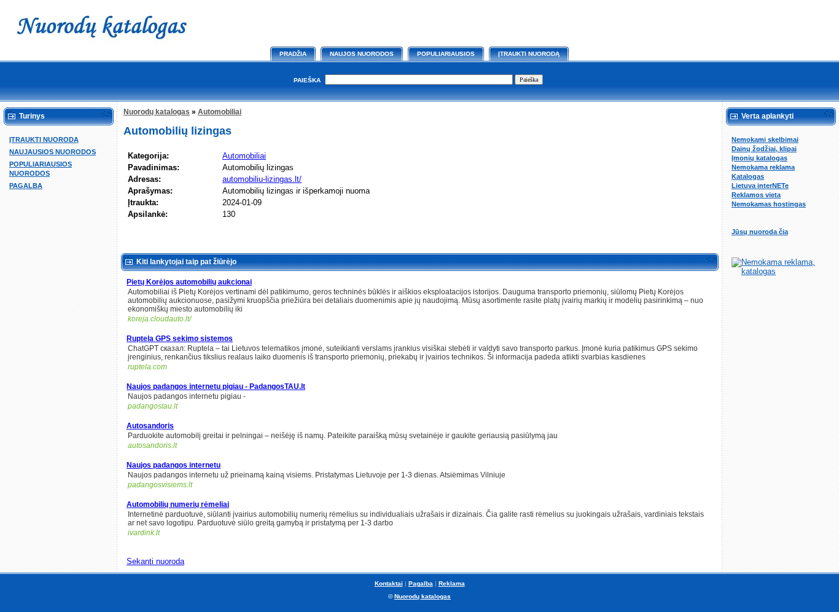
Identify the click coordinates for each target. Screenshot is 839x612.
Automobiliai (219, 112)
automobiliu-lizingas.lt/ (262, 179)
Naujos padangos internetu (173, 465)
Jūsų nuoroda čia (760, 231)
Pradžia (292, 53)
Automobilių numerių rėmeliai (178, 504)
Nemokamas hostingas (769, 204)
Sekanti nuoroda (155, 561)
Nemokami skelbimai (765, 139)
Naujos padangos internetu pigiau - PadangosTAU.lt (216, 386)
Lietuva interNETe (760, 185)
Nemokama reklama (763, 167)
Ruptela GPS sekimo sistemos (180, 338)
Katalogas (748, 176)
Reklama (452, 583)
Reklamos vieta (756, 194)
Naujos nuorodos (362, 53)
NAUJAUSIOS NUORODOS (52, 151)
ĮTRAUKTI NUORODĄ (44, 139)
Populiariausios (446, 53)
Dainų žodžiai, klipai (764, 148)
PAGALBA (25, 185)
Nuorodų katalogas (156, 112)
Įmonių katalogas (759, 158)
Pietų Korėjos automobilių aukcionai (189, 282)
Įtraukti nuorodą (529, 53)
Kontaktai (389, 583)
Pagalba (420, 583)
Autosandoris (150, 426)
